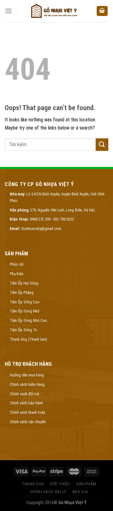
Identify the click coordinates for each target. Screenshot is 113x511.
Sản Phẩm (86, 484)
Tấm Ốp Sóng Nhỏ (25, 311)
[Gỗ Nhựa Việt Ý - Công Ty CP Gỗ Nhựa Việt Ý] (54, 11)
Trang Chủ (33, 484)
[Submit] (102, 144)
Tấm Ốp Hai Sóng (24, 283)
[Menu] (8, 11)
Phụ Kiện (17, 273)
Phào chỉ (17, 264)
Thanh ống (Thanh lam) (28, 339)
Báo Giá (80, 491)
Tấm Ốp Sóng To (23, 329)
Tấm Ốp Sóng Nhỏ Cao (28, 320)
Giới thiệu (60, 484)
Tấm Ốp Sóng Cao (25, 302)
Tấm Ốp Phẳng (22, 292)
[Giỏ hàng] (102, 11)
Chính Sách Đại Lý (48, 491)
